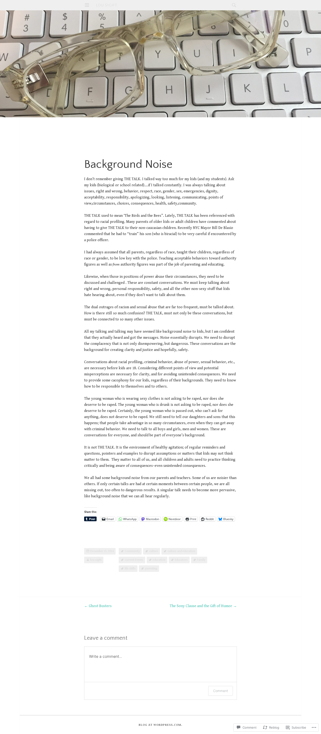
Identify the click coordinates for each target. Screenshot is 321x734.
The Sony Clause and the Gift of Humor (203, 606)
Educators (181, 560)
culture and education (181, 551)
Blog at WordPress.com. (160, 725)
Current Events (134, 560)
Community (132, 551)
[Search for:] (233, 5)
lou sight (106, 5)
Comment (220, 691)
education (159, 560)
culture (153, 551)
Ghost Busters (98, 606)
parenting (151, 568)
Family (201, 560)
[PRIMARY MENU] (87, 5)
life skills (130, 568)
